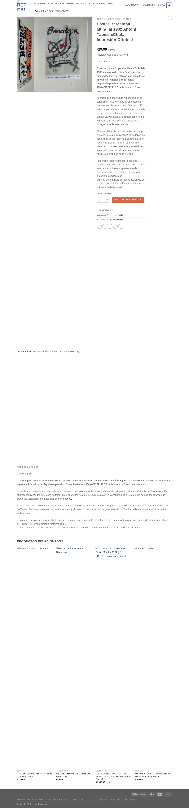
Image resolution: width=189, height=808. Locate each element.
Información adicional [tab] (45, 352)
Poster (127, 19)
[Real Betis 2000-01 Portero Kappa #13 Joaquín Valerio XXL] (35, 657)
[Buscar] (119, 5)
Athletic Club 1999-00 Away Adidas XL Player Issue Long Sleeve (152, 775)
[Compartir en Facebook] (99, 226)
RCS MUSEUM (65, 3)
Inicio (100, 19)
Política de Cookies (105, 800)
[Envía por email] (110, 226)
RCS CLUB (83, 3)
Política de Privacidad (129, 800)
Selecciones (118, 220)
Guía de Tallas (44, 800)
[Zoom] (21, 88)
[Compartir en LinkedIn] (120, 226)
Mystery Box (44, 3)
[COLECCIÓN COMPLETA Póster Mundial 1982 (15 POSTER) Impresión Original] (114, 657)
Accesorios (113, 19)
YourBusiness (40, 804)
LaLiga (109, 220)
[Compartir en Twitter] (104, 226)
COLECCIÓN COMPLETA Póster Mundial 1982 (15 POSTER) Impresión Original (114, 776)
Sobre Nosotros (26, 800)
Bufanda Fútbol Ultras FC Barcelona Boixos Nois (73, 775)
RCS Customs (103, 3)
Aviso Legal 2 (86, 800)
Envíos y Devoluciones (65, 800)
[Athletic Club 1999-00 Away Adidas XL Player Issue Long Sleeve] (153, 657)
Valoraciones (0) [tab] (69, 352)
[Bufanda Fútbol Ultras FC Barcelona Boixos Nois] (74, 657)
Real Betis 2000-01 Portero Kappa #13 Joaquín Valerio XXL (35, 775)
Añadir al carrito (128, 199)
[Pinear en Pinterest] (115, 226)
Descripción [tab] (24, 352)
